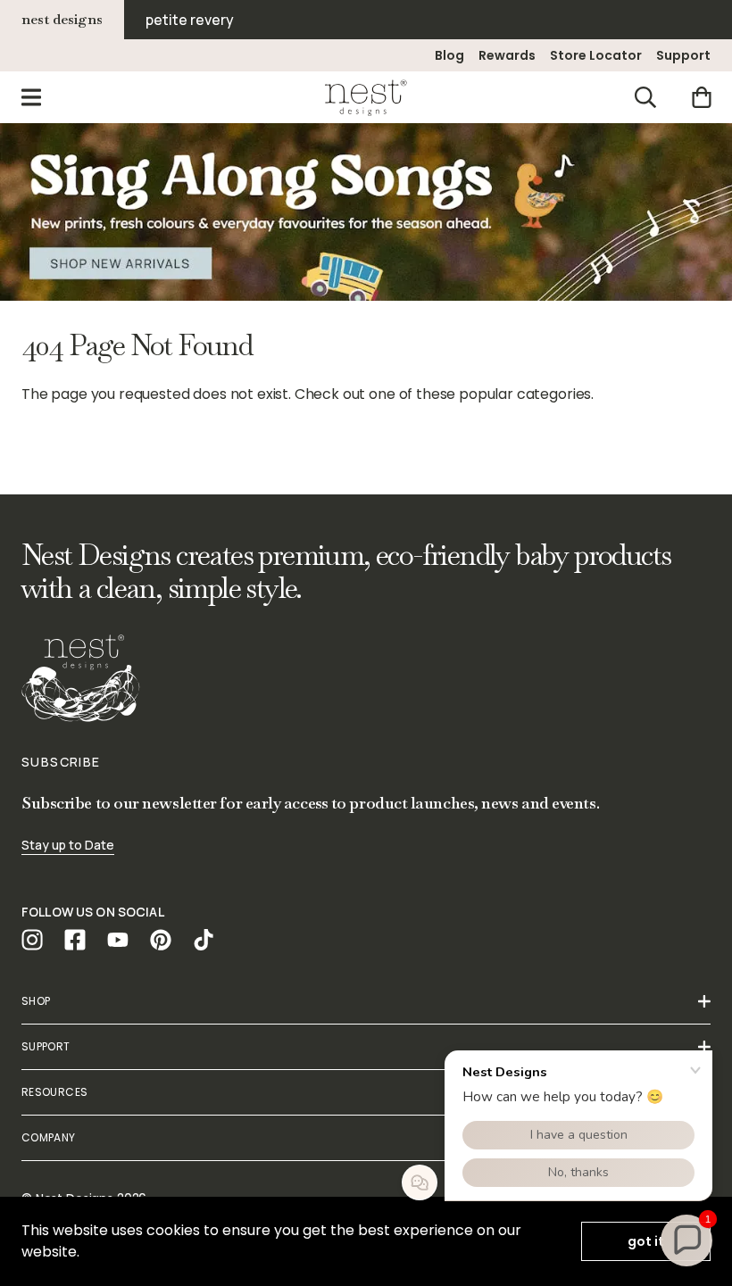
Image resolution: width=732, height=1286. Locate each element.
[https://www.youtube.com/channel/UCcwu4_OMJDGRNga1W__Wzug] (118, 939)
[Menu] (31, 97)
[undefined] (366, 212)
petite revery (190, 19)
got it (646, 1241)
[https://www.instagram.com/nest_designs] (32, 939)
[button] (686, 1240)
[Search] (645, 97)
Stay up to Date (67, 844)
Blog (449, 55)
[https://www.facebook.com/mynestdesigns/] (75, 939)
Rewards (507, 55)
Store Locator (596, 55)
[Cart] (701, 97)
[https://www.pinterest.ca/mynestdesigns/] (160, 939)
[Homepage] (366, 97)
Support (683, 55)
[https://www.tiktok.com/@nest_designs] (203, 939)
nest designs (62, 19)
